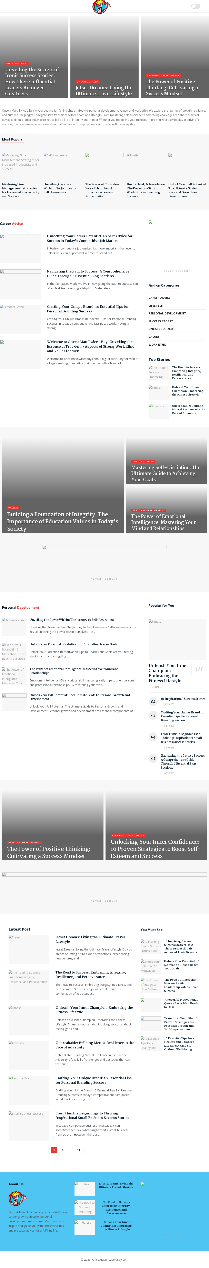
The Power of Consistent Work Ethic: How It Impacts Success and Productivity (102, 190)
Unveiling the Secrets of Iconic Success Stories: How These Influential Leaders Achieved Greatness (32, 82)
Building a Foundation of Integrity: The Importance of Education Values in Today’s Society (62, 522)
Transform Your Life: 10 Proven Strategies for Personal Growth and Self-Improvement (181, 1024)
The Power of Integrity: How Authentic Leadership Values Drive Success (181, 985)
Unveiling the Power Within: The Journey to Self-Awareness (60, 188)
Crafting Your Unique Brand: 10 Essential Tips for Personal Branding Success (88, 309)
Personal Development (163, 75)
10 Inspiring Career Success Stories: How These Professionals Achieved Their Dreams (180, 947)
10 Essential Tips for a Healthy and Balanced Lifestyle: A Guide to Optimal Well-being (179, 1044)
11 (78, 1150)
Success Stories (161, 321)
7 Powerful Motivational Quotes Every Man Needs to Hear (181, 1003)
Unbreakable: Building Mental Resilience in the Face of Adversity (188, 409)
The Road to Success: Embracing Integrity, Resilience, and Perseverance (186, 373)
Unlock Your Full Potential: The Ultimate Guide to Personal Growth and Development (187, 190)
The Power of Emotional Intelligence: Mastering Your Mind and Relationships (163, 523)
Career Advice (159, 298)
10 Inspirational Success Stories (183, 699)
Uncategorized (17, 63)
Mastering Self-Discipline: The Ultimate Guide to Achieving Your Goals (165, 474)
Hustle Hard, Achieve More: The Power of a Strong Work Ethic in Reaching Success (146, 190)
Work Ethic (158, 344)
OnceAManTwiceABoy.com (109, 1259)
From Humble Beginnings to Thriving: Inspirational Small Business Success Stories (181, 738)
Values (154, 336)
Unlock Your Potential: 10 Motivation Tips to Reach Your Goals (74, 644)
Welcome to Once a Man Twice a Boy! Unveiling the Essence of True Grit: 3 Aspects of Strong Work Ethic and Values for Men (90, 346)
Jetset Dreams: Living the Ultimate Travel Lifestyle (104, 91)
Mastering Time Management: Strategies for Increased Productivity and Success (20, 190)
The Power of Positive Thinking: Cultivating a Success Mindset (172, 88)
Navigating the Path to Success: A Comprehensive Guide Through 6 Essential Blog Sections (88, 274)
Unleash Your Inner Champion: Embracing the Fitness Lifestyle (187, 391)
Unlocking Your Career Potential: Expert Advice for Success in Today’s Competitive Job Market (89, 239)
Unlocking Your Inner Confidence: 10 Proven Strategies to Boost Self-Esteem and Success (156, 849)
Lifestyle (156, 306)
